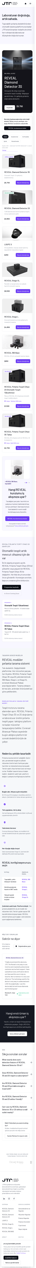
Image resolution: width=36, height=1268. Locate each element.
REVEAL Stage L (7, 1228)
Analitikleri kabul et (11, 1258)
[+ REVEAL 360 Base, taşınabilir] (26, 482)
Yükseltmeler (15, 141)
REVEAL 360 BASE (8, 1231)
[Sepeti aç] (25, 3)
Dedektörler (14, 137)
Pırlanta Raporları (23, 1218)
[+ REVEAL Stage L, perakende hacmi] (27, 482)
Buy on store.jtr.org (23, 183)
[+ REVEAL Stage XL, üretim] (29, 482)
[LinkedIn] (4, 1199)
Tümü (5, 137)
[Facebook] (14, 1199)
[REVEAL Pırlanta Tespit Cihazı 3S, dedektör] (24, 482)
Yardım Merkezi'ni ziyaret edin (17, 1136)
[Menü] (30, 3)
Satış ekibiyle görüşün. (22, 526)
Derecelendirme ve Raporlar (24, 1210)
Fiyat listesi (22, 1225)
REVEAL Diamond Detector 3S (8, 1210)
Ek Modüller (25, 137)
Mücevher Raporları (24, 1214)
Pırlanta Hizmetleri (24, 1222)
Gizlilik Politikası (21, 1253)
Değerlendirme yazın (24, 946)
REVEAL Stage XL (8, 1224)
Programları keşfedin (11, 587)
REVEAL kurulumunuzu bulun (17, 128)
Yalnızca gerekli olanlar (12, 1262)
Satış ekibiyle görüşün (17, 1034)
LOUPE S (5, 1220)
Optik (5, 141)
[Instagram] (9, 1199)
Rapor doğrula (22, 1229)
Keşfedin (10, 107)
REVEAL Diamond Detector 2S (8, 1216)
